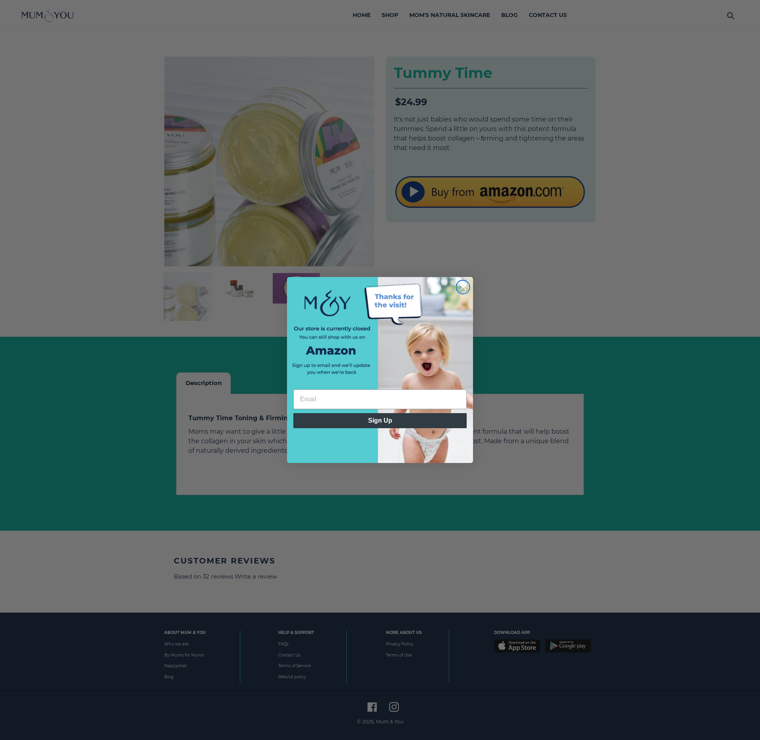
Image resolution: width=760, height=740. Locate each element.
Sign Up (380, 420)
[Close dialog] (463, 287)
